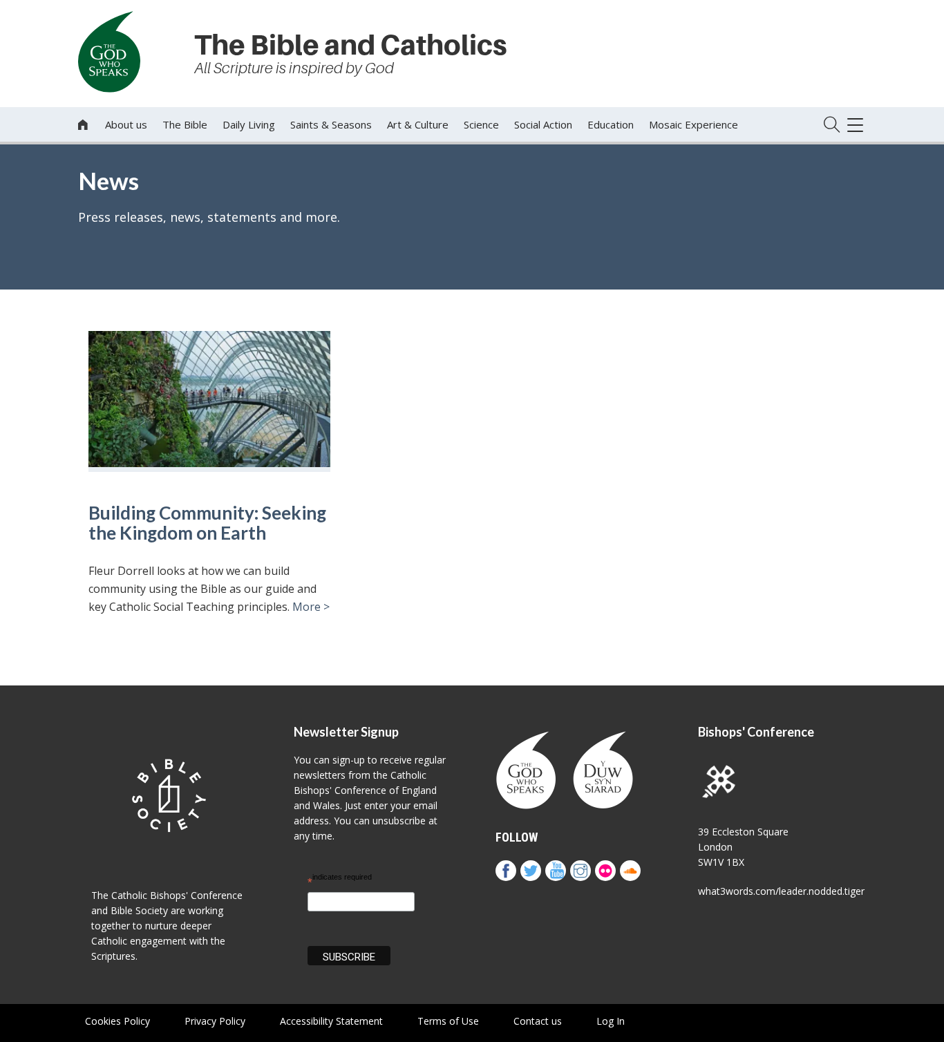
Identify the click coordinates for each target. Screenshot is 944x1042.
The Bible (184, 124)
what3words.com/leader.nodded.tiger (781, 891)
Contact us (537, 1020)
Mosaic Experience (693, 124)
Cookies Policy (117, 1020)
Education (610, 124)
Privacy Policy (215, 1020)
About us (126, 124)
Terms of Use (448, 1020)
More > (311, 606)
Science (481, 124)
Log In (610, 1020)
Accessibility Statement (331, 1020)
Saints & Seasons (331, 124)
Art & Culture (418, 124)
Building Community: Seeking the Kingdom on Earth (207, 522)
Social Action (543, 124)
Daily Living (249, 124)
